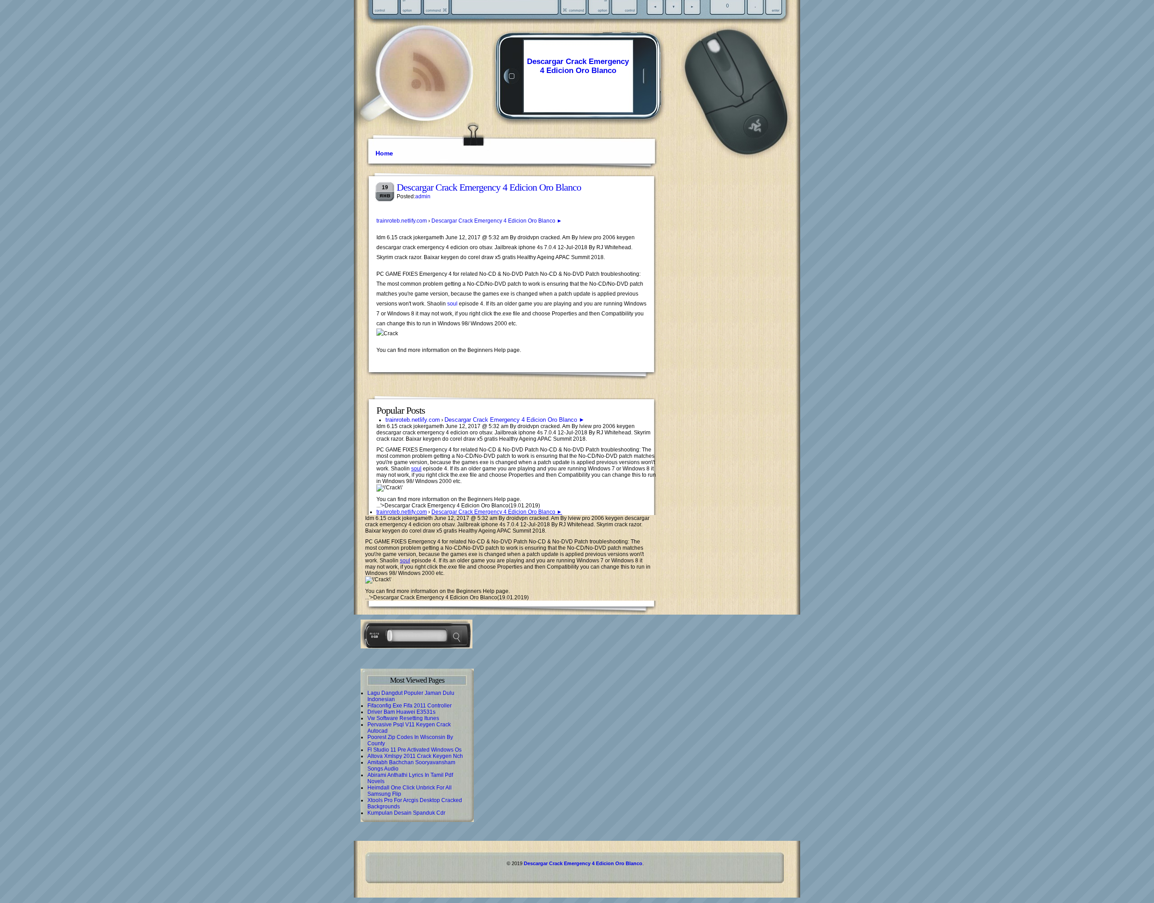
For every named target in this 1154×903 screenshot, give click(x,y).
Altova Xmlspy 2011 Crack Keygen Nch (415, 756)
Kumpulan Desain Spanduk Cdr (406, 813)
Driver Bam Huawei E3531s (401, 712)
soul (452, 304)
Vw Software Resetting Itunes (403, 718)
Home (384, 153)
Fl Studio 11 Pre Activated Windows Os (414, 750)
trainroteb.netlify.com (401, 221)
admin (422, 196)
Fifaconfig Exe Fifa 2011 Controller (409, 705)
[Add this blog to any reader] (428, 92)
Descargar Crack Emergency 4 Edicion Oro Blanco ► (496, 221)
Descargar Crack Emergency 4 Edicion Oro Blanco (578, 66)
